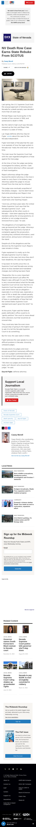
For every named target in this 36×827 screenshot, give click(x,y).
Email (6, 548)
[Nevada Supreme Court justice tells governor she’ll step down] (26, 629)
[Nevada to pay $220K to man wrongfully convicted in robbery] (26, 665)
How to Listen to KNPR (24, 788)
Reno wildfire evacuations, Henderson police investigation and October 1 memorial (24, 476)
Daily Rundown (19, 471)
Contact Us (6, 784)
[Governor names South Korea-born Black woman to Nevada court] (10, 629)
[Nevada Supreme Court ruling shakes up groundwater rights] (10, 665)
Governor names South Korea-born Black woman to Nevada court (9, 645)
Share (6, 67)
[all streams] (33, 823)
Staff (4, 788)
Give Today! (13, 400)
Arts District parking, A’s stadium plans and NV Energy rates (23, 520)
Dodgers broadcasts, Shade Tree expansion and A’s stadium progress (24, 491)
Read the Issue (18, 756)
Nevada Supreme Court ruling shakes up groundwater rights (9, 681)
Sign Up (18, 721)
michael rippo (8, 422)
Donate (30, 2)
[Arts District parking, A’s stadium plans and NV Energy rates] (7, 518)
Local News (7, 637)
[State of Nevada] (7, 37)
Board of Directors (24, 792)
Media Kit (21, 800)
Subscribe (18, 569)
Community (17, 500)
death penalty (8, 418)
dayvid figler (22, 418)
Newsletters (7, 799)
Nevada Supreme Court (11, 415)
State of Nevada (22, 37)
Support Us (6, 795)
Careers (5, 792)
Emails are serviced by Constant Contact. (18, 563)
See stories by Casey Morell (20, 456)
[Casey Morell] (6, 437)
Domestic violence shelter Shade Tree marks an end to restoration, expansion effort (24, 505)
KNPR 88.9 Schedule (25, 780)
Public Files (22, 796)
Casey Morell (8, 61)
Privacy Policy (22, 775)
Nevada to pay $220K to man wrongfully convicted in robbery (25, 679)
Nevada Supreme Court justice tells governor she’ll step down (25, 645)
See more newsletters (11, 717)
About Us (6, 780)
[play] (3, 824)
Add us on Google (20, 67)
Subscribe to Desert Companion (9, 803)
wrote (9, 136)
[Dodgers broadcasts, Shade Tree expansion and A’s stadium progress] (7, 489)
